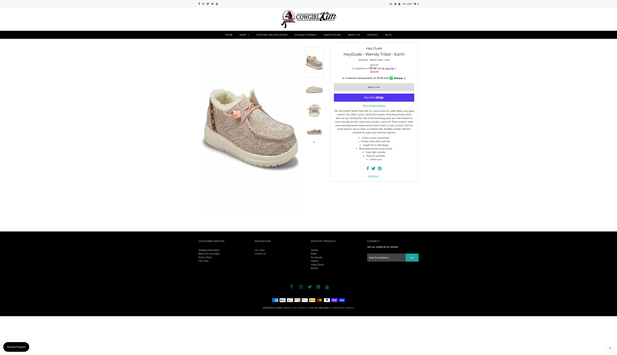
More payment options (374, 105)
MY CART (411, 4)
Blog (388, 34)
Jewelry (314, 260)
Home (228, 34)
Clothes (314, 250)
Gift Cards (203, 260)
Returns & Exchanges (208, 253)
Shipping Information (208, 250)
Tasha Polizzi (332, 34)
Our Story (259, 250)
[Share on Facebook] (368, 169)
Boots (314, 253)
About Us (354, 34)
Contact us (373, 176)
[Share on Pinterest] (380, 169)
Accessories (316, 257)
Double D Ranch (305, 34)
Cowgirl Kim (289, 308)
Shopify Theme (306, 308)
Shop (242, 34)
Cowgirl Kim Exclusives (271, 34)
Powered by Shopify (343, 308)
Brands (314, 268)
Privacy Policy (205, 257)
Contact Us (260, 253)
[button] (374, 68)
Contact (372, 34)
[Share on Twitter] (373, 169)
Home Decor (317, 264)
